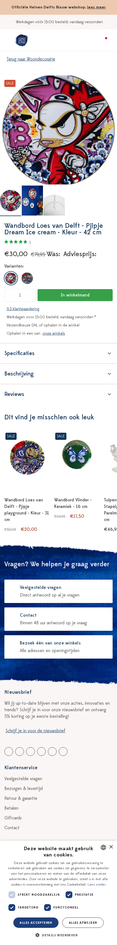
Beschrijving (19, 373)
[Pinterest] (52, 751)
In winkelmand (75, 295)
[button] (58, 935)
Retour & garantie (20, 798)
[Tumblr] (41, 751)
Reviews (14, 394)
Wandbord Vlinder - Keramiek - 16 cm (73, 503)
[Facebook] (8, 751)
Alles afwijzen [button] (83, 922)
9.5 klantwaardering (23, 309)
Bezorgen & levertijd (23, 788)
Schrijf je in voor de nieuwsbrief (35, 731)
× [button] (111, 847)
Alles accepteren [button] (36, 922)
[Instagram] (63, 751)
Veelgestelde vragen (23, 779)
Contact (12, 828)
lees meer (96, 7)
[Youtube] (19, 751)
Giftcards (13, 818)
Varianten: (14, 266)
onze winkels (53, 333)
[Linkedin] (30, 751)
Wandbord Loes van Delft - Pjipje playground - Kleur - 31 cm (26, 509)
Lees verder (97, 884)
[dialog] (58, 893)
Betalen (11, 808)
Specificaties (19, 353)
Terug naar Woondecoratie (31, 59)
